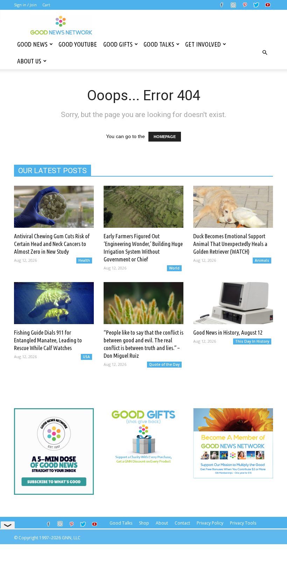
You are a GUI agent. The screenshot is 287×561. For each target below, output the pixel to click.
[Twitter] (256, 5)
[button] (264, 52)
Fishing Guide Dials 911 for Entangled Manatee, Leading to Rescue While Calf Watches (48, 340)
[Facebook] (221, 5)
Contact (182, 523)
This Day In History (252, 341)
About (162, 523)
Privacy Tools (243, 523)
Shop (144, 523)
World (174, 268)
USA (86, 356)
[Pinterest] (244, 5)
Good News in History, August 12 (227, 332)
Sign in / (21, 4)
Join (33, 4)
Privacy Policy (210, 523)
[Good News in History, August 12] (233, 303)
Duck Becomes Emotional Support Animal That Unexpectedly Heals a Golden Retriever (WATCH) (230, 244)
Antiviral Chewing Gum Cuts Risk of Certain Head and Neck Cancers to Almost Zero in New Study (52, 244)
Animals (262, 260)
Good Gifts (118, 44)
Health (84, 260)
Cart (46, 4)
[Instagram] (233, 5)
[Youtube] (267, 5)
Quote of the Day (164, 364)
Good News (32, 44)
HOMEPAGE (165, 137)
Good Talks (159, 44)
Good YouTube (77, 44)
